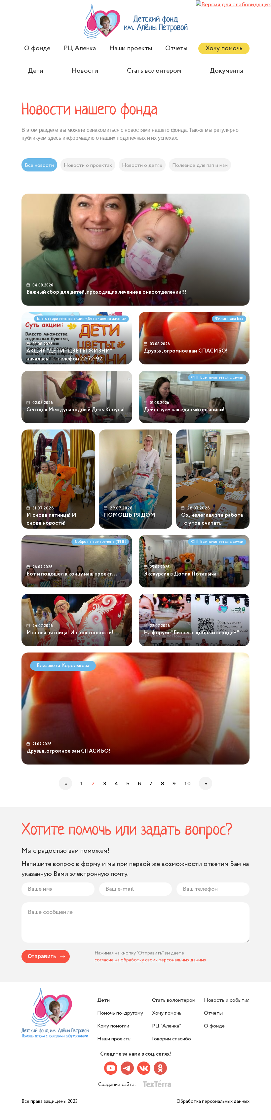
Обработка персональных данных (213, 1101)
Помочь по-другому (120, 1013)
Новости (85, 71)
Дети (35, 71)
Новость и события (227, 1000)
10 (187, 783)
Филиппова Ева (229, 318)
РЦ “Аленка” (166, 1026)
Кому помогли (113, 1026)
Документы (226, 71)
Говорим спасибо (171, 1039)
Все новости (39, 165)
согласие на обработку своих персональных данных (150, 960)
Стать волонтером (154, 71)
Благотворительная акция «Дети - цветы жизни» (81, 318)
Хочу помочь (224, 48)
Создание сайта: (117, 1084)
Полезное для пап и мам (200, 165)
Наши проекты (130, 48)
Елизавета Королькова (63, 665)
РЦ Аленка (80, 48)
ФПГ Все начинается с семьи (217, 377)
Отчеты (176, 48)
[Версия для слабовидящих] (233, 4)
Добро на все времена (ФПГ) (100, 541)
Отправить (42, 956)
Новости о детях (142, 165)
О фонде (37, 48)
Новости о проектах (88, 165)
